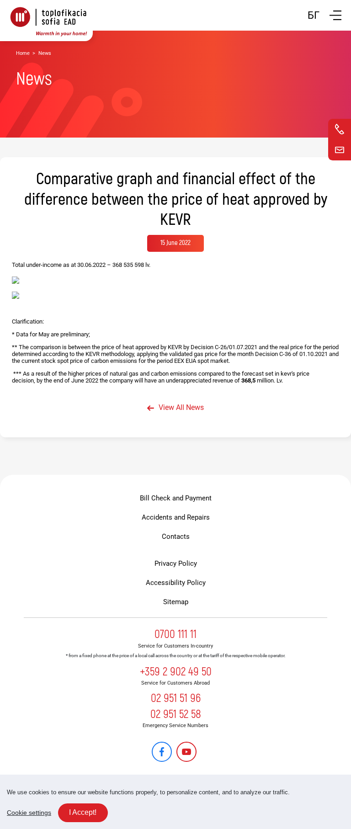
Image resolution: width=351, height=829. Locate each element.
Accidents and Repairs (176, 517)
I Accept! (82, 812)
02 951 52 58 (175, 714)
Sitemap (175, 602)
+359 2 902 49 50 (176, 671)
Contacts (176, 536)
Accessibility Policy (176, 583)
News (44, 53)
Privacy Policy (175, 563)
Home (23, 53)
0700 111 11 (175, 634)
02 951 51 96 (176, 698)
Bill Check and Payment (176, 498)
